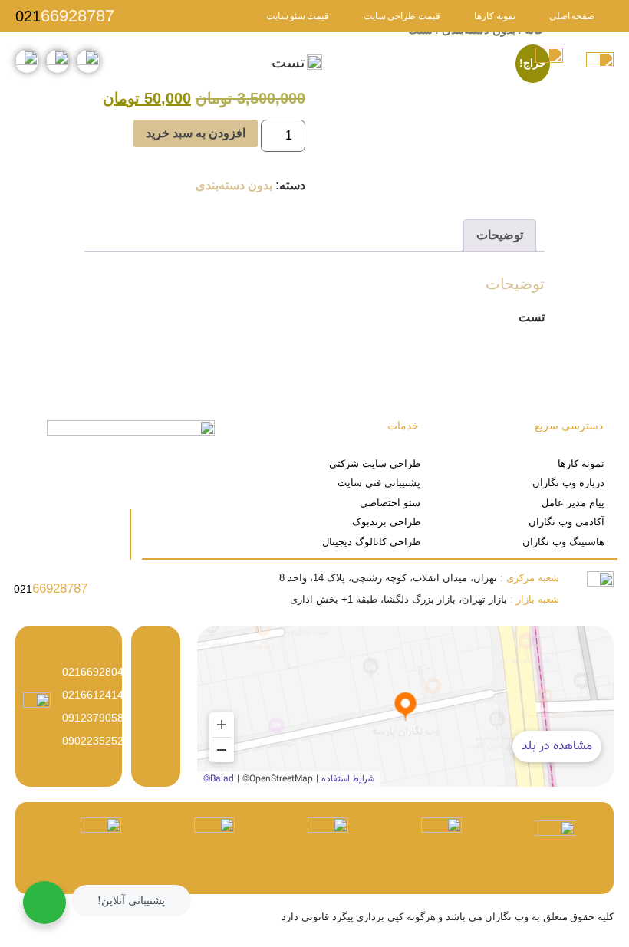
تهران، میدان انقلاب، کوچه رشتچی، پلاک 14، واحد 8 (419, 578)
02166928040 (96, 672)
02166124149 (96, 695)
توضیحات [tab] (499, 235)
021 (64, 16)
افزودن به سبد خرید (195, 133)
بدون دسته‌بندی (234, 185)
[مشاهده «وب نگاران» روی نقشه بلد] (405, 706)
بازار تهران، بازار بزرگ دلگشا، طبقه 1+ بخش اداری (424, 599)
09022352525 (96, 741)
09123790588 (96, 718)
